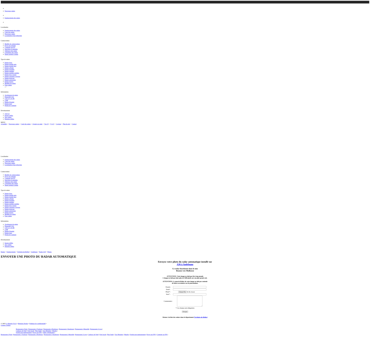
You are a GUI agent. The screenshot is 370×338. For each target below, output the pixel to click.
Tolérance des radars (11, 51)
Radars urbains (9, 68)
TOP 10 (7, 114)
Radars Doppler (9, 102)
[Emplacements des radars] (6, 15)
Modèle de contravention (12, 44)
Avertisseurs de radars (11, 95)
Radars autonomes (10, 80)
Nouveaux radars (10, 34)
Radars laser (8, 104)
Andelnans (34, 252)
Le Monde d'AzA (11, 323)
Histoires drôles (9, 119)
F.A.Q (52, 124)
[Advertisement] (185, 139)
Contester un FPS (162, 334)
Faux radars (8, 85)
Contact (74, 124)
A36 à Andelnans (185, 264)
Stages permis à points (11, 54)
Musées (54, 331)
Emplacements (11, 252)
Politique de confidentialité (37, 323)
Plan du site (66, 124)
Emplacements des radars (12, 30)
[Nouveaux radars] (6, 8)
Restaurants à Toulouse (35, 329)
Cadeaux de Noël (21, 331)
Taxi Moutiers (47, 331)
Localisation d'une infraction (13, 35)
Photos (49, 252)
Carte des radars (9, 32)
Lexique (58, 124)
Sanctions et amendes (11, 49)
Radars (3, 252)
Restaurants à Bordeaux (51, 329)
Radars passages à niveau (12, 76)
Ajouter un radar (37, 124)
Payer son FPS (37, 332)
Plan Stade (38, 331)
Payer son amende (10, 45)
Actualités (4, 124)
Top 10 (46, 124)
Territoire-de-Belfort (23, 252)
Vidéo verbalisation (48, 332)
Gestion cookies (6, 325)
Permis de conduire (10, 105)
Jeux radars (8, 117)
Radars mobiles (9, 71)
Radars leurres (9, 82)
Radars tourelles (9, 69)
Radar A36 (42, 252)
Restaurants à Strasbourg (66, 329)
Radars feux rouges (10, 75)
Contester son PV (10, 47)
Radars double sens (10, 64)
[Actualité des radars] (9, 22)
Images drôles (9, 115)
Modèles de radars (10, 83)
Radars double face (10, 66)
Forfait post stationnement (24, 332)
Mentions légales (23, 323)
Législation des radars (11, 52)
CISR (6, 100)
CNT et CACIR (9, 98)
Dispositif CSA (9, 97)
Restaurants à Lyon (96, 329)
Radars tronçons (9, 78)
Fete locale (31, 331)
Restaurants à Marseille (82, 329)
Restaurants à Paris (21, 329)
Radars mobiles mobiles (12, 73)
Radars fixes (8, 62)
